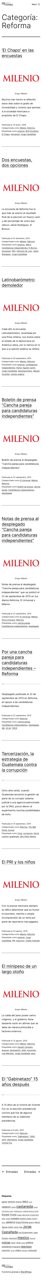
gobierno (10, 1222)
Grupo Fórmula (22, 1222)
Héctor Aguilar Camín (25, 368)
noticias (6, 1242)
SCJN (8, 728)
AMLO (28, 244)
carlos (13, 1207)
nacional (32, 1238)
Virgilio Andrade (32, 940)
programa (16, 1247)
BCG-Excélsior (32, 131)
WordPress (26, 1272)
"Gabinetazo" (23, 1136)
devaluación (15, 1050)
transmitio (6, 1250)
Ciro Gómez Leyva (7, 1211)
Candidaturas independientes (15, 248)
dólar (24, 1050)
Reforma (31, 128)
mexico (23, 1238)
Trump (13, 1250)
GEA (14, 251)
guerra (31, 1222)
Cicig (20, 833)
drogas (19, 1215)
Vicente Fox (7, 1143)
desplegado (7, 493)
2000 (32, 1136)
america (19, 1202)
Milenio (23, 128)
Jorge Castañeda (28, 134)
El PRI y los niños (18, 862)
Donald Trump (9, 1214)
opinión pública (17, 374)
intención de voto (24, 251)
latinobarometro (25, 371)
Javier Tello (18, 1227)
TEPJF (14, 728)
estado (8, 1219)
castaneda (24, 1206)
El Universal (25, 480)
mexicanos (13, 1238)
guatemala (14, 836)
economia (31, 1050)
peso (33, 1053)
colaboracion (18, 1211)
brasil (30, 1202)
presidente (7, 1247)
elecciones (26, 1215)
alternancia (12, 1140)
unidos (18, 1250)
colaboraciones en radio (30, 1211)
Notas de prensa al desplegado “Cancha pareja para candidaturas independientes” (20, 529)
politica (29, 1242)
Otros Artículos (8, 620)
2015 (4, 1140)
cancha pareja (24, 623)
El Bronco (33, 248)
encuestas (15, 134)
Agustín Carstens (25, 1047)
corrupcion (28, 833)
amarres (21, 131)
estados (15, 1218)
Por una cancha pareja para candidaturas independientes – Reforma (19, 662)
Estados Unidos (26, 1219)
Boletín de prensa (25, 487)
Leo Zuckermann (25, 1232)
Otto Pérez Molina (28, 836)
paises (23, 1243)
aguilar (4, 1202)
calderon (6, 1207)
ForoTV (34, 1219)
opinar (13, 1243)
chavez (35, 1207)
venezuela (32, 1250)
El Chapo (6, 134)
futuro (3, 1222)
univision (24, 1250)
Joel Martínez (8, 1053)
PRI (13, 940)
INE (3, 728)
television (26, 1246)
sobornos (20, 940)
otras (18, 1243)
